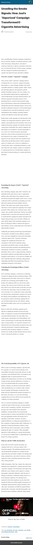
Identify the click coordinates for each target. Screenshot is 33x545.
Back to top (29, 538)
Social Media (16, 526)
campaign (20, 530)
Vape (16, 531)
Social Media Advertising (7, 531)
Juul (25, 530)
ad (5, 530)
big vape (15, 530)
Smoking (10, 526)
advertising (9, 530)
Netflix (28, 530)
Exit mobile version (16, 542)
